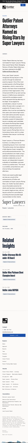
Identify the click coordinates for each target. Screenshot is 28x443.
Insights (4, 15)
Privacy (4, 430)
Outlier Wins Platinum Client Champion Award (12, 274)
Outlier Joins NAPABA (10, 290)
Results (4, 349)
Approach (4, 346)
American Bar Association (9, 399)
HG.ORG (4, 408)
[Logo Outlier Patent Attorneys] (8, 7)
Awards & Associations (9, 219)
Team (3, 351)
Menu (23, 5)
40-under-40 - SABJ (7, 376)
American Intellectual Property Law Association (11, 402)
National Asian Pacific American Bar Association (12, 405)
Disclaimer (5, 432)
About (3, 344)
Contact (4, 361)
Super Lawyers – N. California (10, 384)
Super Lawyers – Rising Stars (10, 379)
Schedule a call (14, 335)
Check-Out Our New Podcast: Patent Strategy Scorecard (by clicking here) (14, 1)
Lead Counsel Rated (7, 411)
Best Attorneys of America (9, 389)
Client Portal (6, 359)
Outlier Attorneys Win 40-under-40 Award (11, 256)
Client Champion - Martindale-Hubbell (12, 374)
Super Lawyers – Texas (8, 381)
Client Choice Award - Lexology (10, 371)
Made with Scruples (7, 434)
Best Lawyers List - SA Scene (10, 386)
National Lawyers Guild (8, 397)
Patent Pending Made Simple (9, 364)
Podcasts (4, 354)
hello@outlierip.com (7, 332)
